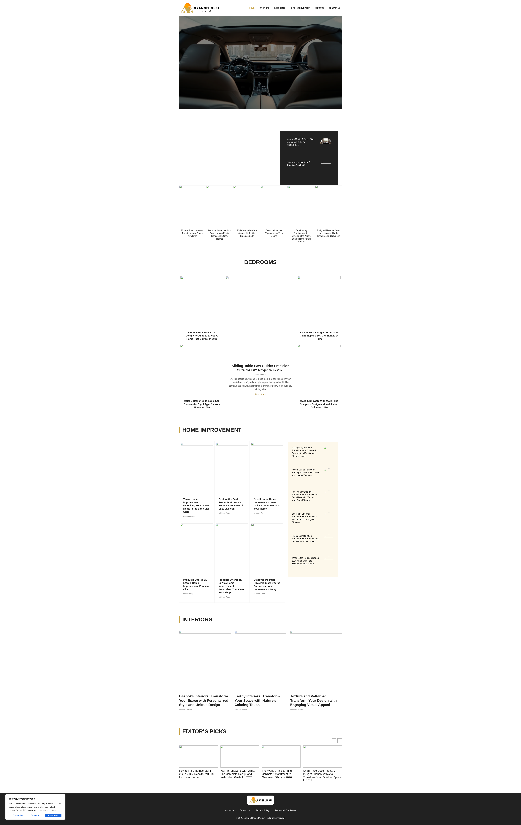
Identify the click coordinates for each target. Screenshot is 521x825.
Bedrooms (279, 8)
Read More (260, 394)
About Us (319, 8)
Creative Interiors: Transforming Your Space (274, 233)
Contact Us (335, 8)
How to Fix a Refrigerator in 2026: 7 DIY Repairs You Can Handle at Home (319, 335)
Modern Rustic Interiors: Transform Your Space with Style (192, 233)
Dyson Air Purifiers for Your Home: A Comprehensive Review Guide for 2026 (319, 774)
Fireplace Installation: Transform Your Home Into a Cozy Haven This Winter (305, 539)
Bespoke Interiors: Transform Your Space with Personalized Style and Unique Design (203, 700)
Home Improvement (300, 8)
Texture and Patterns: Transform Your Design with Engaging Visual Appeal (313, 700)
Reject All (35, 815)
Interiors (265, 8)
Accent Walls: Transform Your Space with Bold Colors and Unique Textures (305, 473)
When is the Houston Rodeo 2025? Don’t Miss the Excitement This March (305, 561)
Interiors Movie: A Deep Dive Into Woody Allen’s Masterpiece (300, 142)
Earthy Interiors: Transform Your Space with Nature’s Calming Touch (257, 700)
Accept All (53, 815)
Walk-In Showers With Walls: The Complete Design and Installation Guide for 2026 (319, 404)
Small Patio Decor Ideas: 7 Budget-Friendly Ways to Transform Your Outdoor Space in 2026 (281, 775)
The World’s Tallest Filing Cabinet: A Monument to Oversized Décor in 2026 (235, 774)
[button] (339, 740)
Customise (18, 815)
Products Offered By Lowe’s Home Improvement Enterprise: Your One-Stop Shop (231, 586)
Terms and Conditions (285, 810)
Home (252, 8)
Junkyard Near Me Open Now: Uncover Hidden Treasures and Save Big (328, 233)
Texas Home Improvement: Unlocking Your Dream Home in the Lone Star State (196, 505)
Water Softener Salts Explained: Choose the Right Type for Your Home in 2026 (202, 404)
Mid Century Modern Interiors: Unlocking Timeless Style (247, 233)
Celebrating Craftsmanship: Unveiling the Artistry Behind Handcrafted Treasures (301, 236)
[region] (35, 807)
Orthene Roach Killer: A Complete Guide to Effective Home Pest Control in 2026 (202, 335)
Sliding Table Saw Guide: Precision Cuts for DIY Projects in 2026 (261, 368)
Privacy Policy (262, 810)
